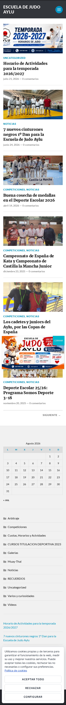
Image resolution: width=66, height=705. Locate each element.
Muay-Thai (14, 561)
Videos (12, 604)
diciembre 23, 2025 (14, 271)
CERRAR (58, 340)
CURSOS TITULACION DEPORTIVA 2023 (34, 544)
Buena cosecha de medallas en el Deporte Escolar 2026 (29, 198)
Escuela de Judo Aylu (22, 9)
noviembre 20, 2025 (14, 403)
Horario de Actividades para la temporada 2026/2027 (25, 68)
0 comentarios (30, 78)
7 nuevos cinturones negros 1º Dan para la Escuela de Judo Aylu (23, 134)
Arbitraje (13, 518)
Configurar (33, 696)
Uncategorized (14, 57)
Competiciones (14, 189)
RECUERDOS (16, 578)
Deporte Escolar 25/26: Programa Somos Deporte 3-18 (28, 392)
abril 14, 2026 (11, 205)
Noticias (9, 123)
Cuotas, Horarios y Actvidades (27, 535)
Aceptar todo (33, 679)
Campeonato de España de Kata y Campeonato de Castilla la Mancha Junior (28, 261)
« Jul (6, 500)
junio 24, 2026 (11, 144)
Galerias (13, 552)
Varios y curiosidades (21, 596)
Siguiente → (52, 415)
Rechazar (33, 688)
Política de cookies (16, 670)
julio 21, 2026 (11, 78)
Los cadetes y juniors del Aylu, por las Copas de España (26, 326)
